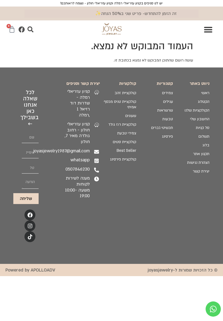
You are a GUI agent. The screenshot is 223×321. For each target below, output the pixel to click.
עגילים (168, 101)
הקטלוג (203, 101)
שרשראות (165, 110)
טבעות (167, 119)
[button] (208, 29)
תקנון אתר (201, 153)
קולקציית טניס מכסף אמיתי (120, 104)
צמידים (167, 92)
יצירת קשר (201, 171)
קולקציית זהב (125, 92)
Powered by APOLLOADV (30, 270)
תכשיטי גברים (162, 127)
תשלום (203, 136)
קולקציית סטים (124, 141)
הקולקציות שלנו (196, 110)
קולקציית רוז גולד (122, 124)
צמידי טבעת (126, 133)
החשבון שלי (199, 119)
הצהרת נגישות (198, 162)
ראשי (205, 92)
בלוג (205, 145)
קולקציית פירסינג (123, 159)
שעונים (130, 115)
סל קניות (202, 127)
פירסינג (167, 136)
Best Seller (126, 150)
